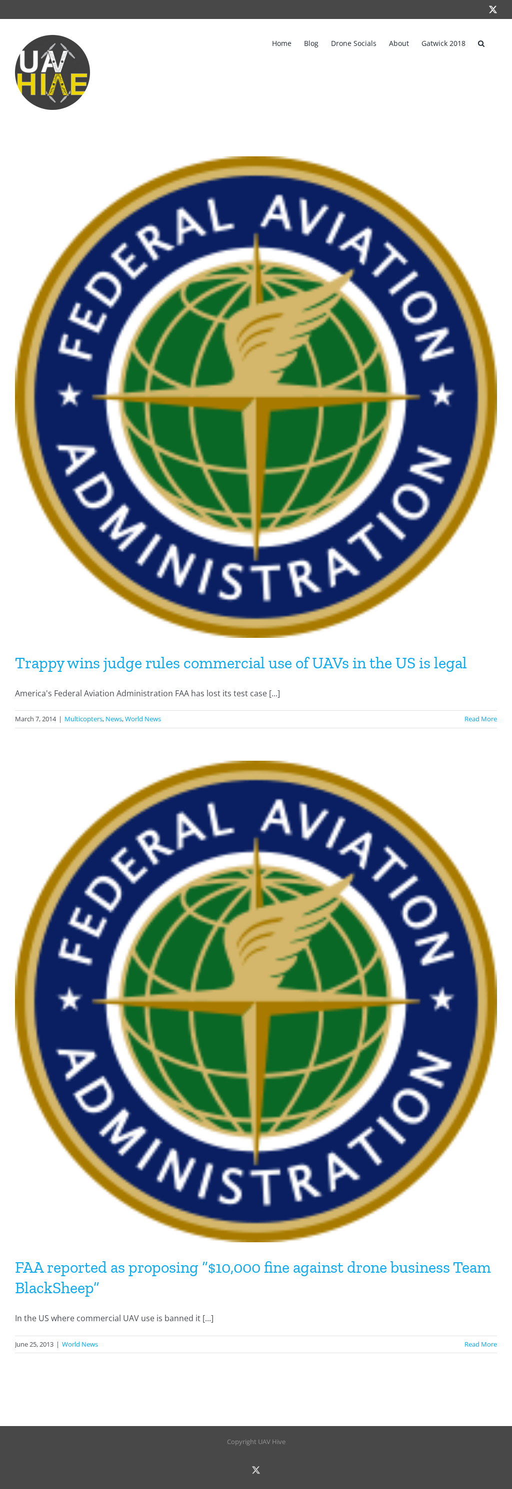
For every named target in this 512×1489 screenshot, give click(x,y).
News (114, 718)
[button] (481, 42)
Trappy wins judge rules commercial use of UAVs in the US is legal (241, 662)
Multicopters (83, 718)
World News (143, 718)
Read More (480, 718)
